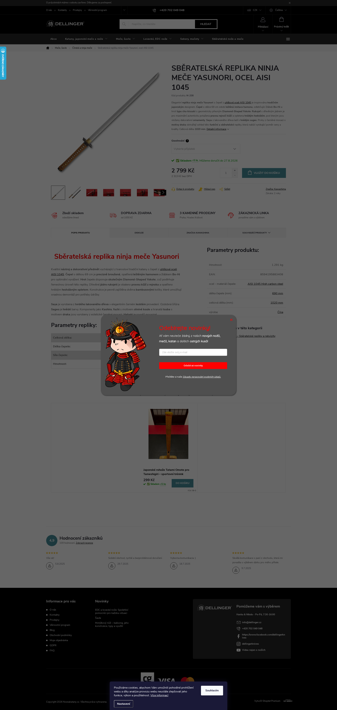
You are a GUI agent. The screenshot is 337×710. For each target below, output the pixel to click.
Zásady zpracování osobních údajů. (202, 376)
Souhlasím (212, 690)
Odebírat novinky (193, 365)
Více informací (159, 695)
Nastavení (123, 704)
